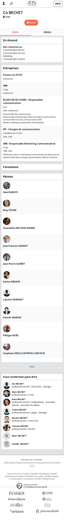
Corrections (28, 479)
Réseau (47, 32)
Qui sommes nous (14, 474)
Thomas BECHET (20, 426)
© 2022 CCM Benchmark (44, 479)
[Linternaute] (16, 499)
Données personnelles (15, 476)
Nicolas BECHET (20, 417)
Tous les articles (16, 479)
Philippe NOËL (11, 335)
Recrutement (44, 474)
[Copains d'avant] (16, 505)
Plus (32, 366)
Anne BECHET (18, 399)
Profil (15, 32)
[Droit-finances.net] (47, 499)
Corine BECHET (19, 409)
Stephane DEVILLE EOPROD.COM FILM (24, 353)
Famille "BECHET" (20, 444)
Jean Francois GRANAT (15, 246)
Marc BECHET (18, 392)
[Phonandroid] (47, 511)
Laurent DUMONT (13, 299)
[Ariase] (16, 511)
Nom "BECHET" (19, 435)
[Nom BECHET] (6, 436)
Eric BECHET (18, 383)
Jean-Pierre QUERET (14, 263)
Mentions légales (51, 476)
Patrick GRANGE (12, 317)
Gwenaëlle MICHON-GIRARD (19, 228)
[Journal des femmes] (16, 493)
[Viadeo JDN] (47, 505)
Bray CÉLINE (9, 210)
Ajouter (32, 22)
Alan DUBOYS (10, 192)
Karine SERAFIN (11, 281)
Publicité (34, 474)
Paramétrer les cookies (34, 476)
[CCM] (47, 493)
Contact (26, 474)
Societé (54, 474)
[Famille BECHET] (6, 444)
